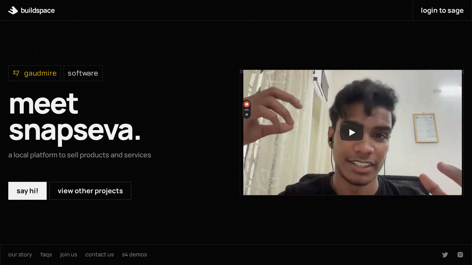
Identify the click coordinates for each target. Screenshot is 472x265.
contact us (99, 254)
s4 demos (134, 254)
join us (68, 254)
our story (20, 254)
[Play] (352, 132)
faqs (46, 254)
